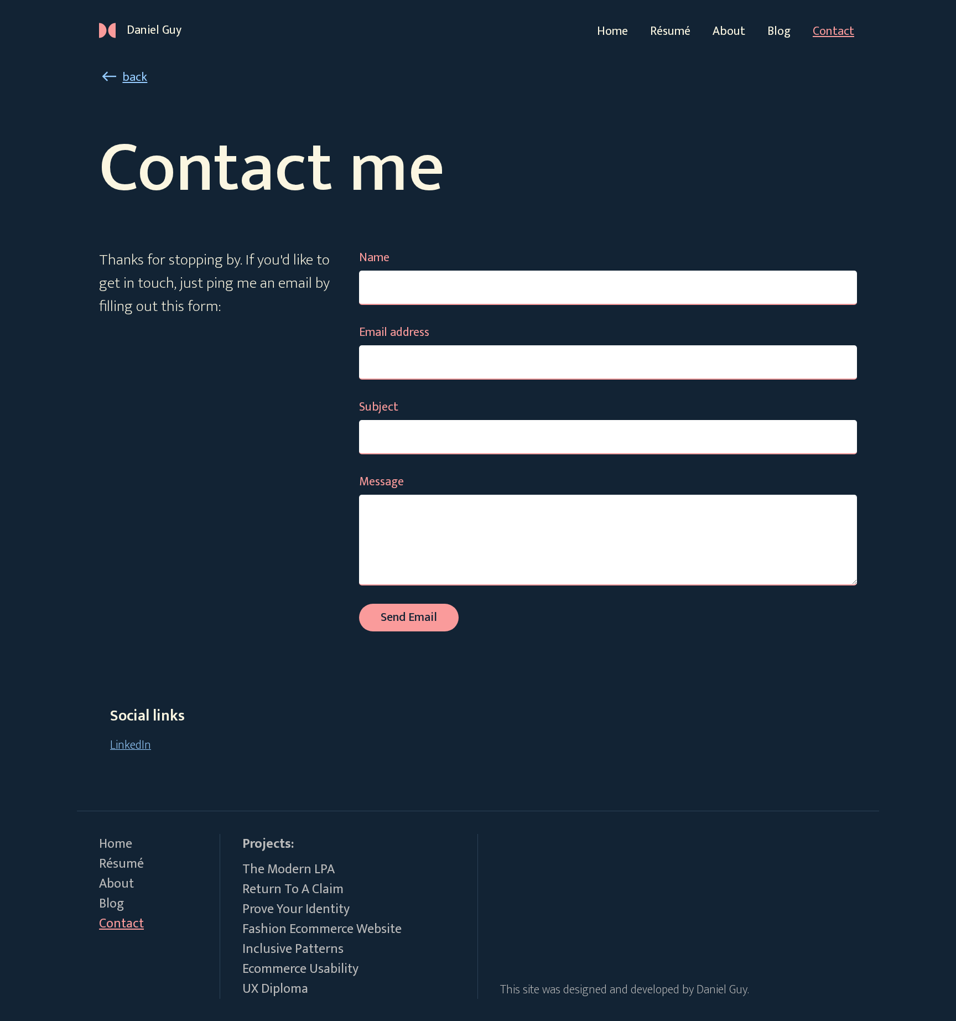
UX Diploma (275, 989)
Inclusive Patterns (293, 949)
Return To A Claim (293, 889)
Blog (779, 31)
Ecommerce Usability (300, 969)
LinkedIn (130, 745)
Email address (394, 332)
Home (612, 31)
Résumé (670, 31)
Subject (378, 407)
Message (381, 482)
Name (374, 257)
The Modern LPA (288, 869)
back (134, 77)
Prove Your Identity (296, 909)
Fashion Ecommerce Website (322, 929)
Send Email (409, 617)
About (729, 31)
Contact (833, 31)
